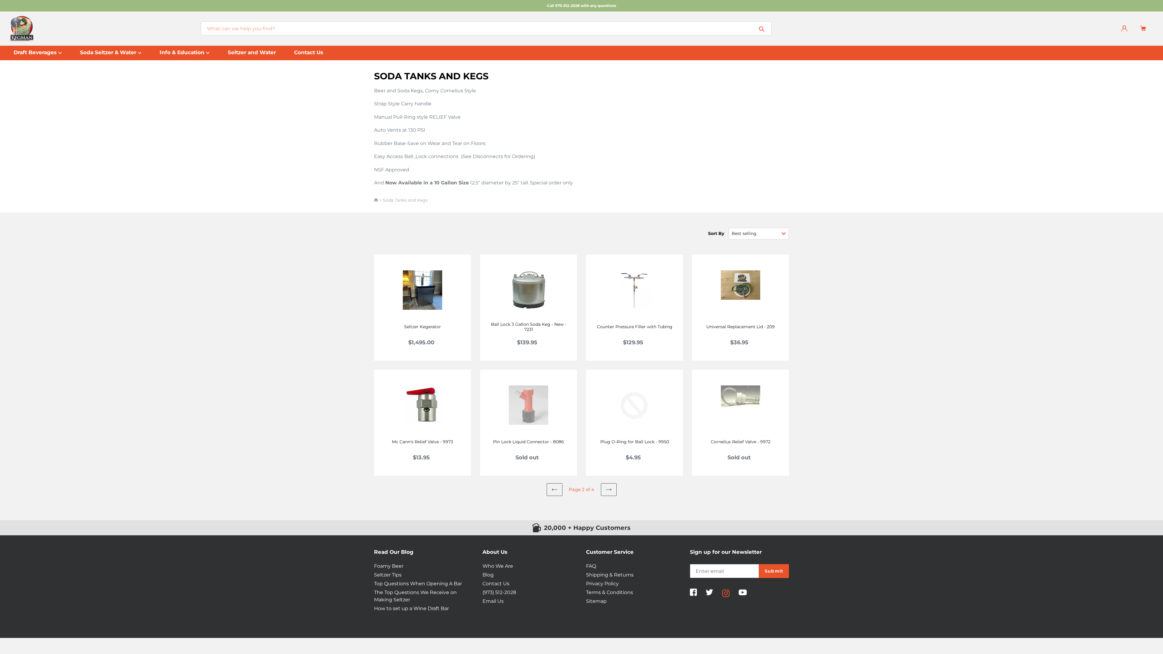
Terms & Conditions (609, 592)
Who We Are (497, 566)
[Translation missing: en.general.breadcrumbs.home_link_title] (376, 200)
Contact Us (495, 583)
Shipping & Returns (610, 575)
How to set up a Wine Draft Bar (411, 608)
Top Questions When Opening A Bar (418, 583)
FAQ (591, 566)
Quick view (426, 323)
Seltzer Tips (388, 575)
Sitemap (596, 601)
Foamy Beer (388, 566)
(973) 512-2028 (499, 592)
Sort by (716, 233)
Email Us (493, 601)
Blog (488, 575)
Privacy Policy (602, 583)
